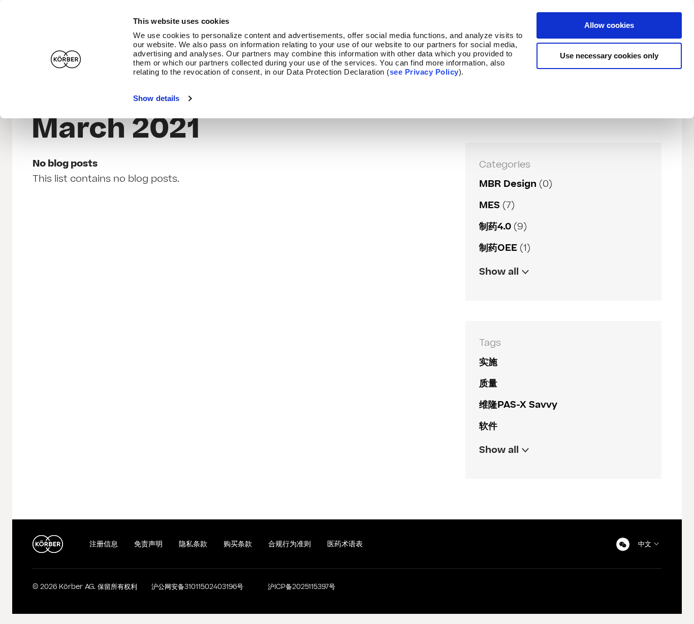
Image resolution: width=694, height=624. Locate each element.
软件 (488, 426)
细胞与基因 (502, 293)
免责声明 (148, 544)
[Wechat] (623, 544)
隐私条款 (193, 544)
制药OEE (498, 248)
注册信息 (103, 544)
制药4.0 (495, 227)
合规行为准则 (289, 544)
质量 (488, 383)
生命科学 (497, 471)
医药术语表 (345, 544)
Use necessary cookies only (609, 55)
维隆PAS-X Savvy (518, 405)
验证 (488, 293)
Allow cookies (609, 25)
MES (489, 205)
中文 (644, 544)
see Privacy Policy (424, 72)
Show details (156, 98)
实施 (488, 362)
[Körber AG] (48, 544)
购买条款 (238, 544)
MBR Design (508, 184)
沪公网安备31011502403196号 (197, 587)
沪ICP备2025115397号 (301, 587)
